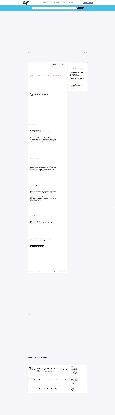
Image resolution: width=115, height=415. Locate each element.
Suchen (80, 8)
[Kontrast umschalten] (114, 207)
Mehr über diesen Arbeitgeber (75, 88)
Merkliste (86, 52)
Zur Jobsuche (32, 76)
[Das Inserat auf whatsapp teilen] (64, 271)
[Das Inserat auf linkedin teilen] (62, 271)
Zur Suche (29, 52)
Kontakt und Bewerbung (36, 246)
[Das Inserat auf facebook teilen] (60, 271)
